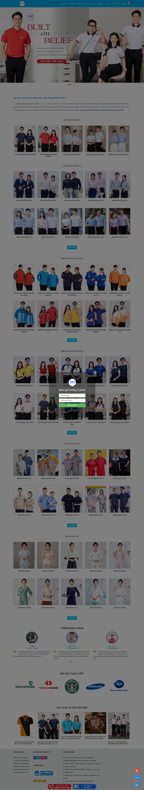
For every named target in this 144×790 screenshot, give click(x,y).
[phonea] (137, 770)
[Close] (95, 373)
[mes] (137, 777)
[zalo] (137, 785)
